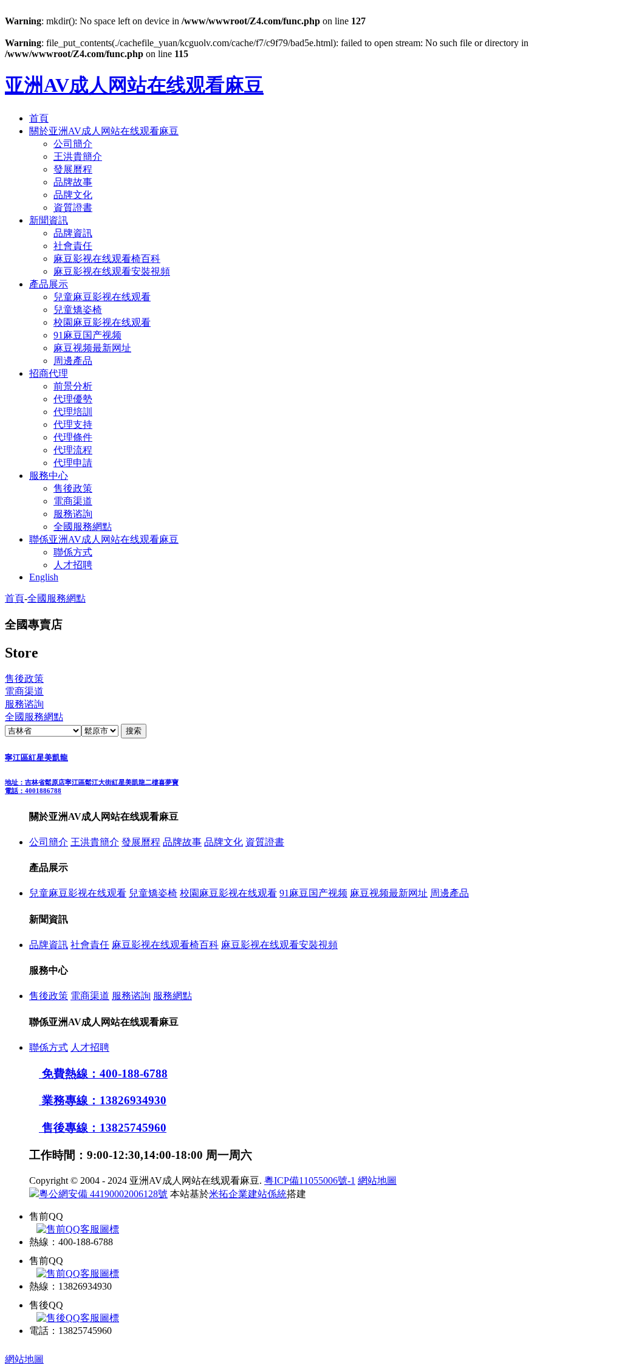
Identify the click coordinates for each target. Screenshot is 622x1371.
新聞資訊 (48, 220)
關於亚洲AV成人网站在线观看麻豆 (104, 131)
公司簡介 (72, 144)
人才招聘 (72, 565)
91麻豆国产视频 (87, 335)
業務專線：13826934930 (102, 1100)
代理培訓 (72, 412)
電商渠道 (72, 501)
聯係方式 (72, 552)
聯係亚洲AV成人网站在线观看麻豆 (104, 539)
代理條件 (72, 437)
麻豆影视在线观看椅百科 (106, 258)
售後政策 (72, 488)
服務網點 (172, 996)
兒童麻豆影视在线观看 (102, 297)
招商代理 (48, 373)
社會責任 (72, 246)
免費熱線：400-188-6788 (103, 1073)
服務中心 (48, 475)
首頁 (39, 118)
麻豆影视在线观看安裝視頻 (111, 271)
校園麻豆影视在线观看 (102, 322)
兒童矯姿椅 (77, 309)
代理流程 (72, 450)
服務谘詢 (72, 514)
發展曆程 (72, 169)
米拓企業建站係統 (248, 1194)
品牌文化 (72, 195)
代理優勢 (72, 399)
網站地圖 (377, 1180)
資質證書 (72, 207)
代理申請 (72, 463)
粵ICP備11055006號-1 (309, 1180)
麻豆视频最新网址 (92, 348)
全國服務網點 (82, 526)
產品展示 (48, 284)
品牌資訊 (72, 233)
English (43, 577)
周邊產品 (72, 361)
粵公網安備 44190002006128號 (103, 1194)
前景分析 (72, 386)
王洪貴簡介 (77, 156)
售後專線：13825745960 (102, 1127)
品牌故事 (72, 182)
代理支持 (72, 424)
